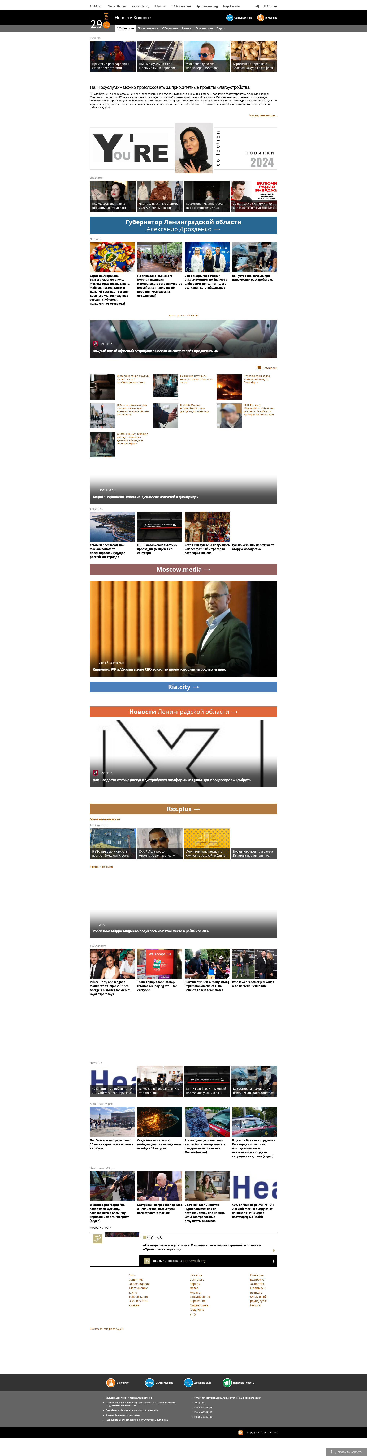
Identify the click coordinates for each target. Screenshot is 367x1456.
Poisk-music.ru (99, 825)
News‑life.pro (117, 6)
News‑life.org (140, 6)
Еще (219, 28)
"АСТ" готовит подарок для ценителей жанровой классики (227, 1398)
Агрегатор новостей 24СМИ (183, 315)
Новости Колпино (133, 17)
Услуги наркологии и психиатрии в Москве (130, 1398)
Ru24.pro (96, 6)
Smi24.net (96, 508)
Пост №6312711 (203, 1407)
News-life (96, 239)
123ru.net (270, 6)
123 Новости (125, 28)
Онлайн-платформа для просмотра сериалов (132, 1410)
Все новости (204, 28)
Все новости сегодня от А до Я (106, 1329)
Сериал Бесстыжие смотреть (123, 1415)
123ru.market (181, 6)
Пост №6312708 (203, 1417)
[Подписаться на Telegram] (257, 6)
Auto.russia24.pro (101, 1104)
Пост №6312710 (203, 1412)
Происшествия (148, 28)
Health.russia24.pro (102, 1168)
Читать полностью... (263, 115)
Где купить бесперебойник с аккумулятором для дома (137, 1420)
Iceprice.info (231, 6)
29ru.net (161, 6)
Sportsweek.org (207, 6)
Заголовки (269, 368)
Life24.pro (96, 177)
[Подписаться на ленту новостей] (240, 1432)
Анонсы (187, 28)
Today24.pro (98, 945)
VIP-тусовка (170, 28)
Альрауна (200, 1402)
